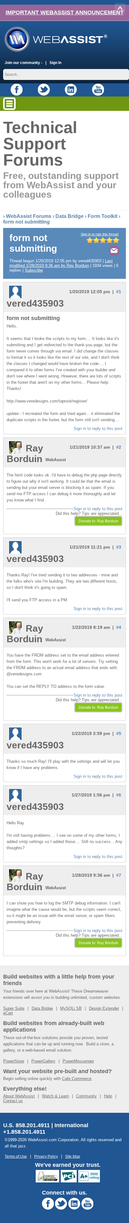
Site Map (72, 1156)
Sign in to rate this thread (99, 234)
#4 (118, 627)
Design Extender (104, 1008)
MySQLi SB (71, 1008)
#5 (118, 733)
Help (108, 1096)
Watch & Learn (55, 1096)
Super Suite (13, 1008)
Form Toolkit (102, 216)
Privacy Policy (46, 1156)
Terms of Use (16, 1156)
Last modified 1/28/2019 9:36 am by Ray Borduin (61, 263)
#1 (118, 291)
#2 (118, 447)
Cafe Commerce (76, 1078)
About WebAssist (19, 1096)
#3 (118, 547)
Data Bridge (69, 216)
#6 (118, 794)
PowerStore (13, 1061)
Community (86, 1096)
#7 (118, 875)
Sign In (55, 63)
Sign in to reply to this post (98, 428)
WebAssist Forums (28, 216)
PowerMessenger (78, 1061)
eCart (8, 1013)
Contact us (13, 1100)
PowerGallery (43, 1061)
